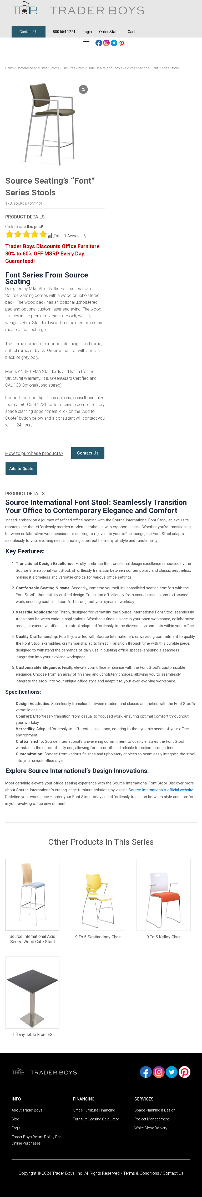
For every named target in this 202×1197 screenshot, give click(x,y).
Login (87, 32)
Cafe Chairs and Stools (105, 68)
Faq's (16, 1128)
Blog (15, 1119)
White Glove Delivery (150, 1128)
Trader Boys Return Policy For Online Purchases (36, 1140)
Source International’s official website (161, 790)
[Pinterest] (121, 42)
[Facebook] (99, 42)
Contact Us (28, 32)
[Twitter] (114, 42)
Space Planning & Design (154, 1110)
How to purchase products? (34, 453)
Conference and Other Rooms (38, 68)
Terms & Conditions (141, 1173)
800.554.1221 (64, 32)
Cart (131, 32)
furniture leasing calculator (96, 1119)
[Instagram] (107, 42)
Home (9, 68)
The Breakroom (73, 68)
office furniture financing (94, 1110)
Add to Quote (21, 468)
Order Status (109, 32)
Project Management (151, 1119)
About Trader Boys (27, 1110)
